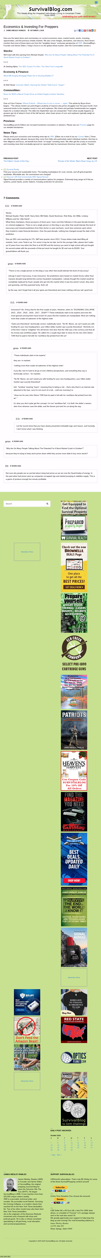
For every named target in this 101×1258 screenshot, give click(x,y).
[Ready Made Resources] (74, 613)
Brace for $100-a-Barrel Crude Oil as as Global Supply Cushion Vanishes (34, 94)
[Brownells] (74, 567)
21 (51, 1148)
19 (85, 1145)
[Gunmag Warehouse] (74, 811)
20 (92, 1145)
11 (78, 1143)
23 (65, 1148)
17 (72, 1145)
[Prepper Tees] (74, 1002)
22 (58, 1148)
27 (92, 1148)
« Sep (52, 1155)
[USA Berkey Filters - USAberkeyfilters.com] (27, 1057)
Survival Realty (11, 169)
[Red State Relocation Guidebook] (74, 1030)
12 (85, 1143)
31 (72, 1150)
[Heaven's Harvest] (74, 771)
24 (72, 1148)
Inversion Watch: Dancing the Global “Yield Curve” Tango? (40, 85)
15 (58, 1145)
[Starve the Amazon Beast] (27, 1030)
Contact (81, 137)
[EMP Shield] (27, 1002)
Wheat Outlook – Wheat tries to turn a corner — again (45, 103)
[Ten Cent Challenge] (74, 1113)
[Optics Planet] (74, 1057)
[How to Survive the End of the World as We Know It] (74, 906)
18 (78, 1145)
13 (92, 1143)
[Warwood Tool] (74, 1085)
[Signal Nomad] (74, 947)
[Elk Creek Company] (74, 653)
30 (65, 1150)
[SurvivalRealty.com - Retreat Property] (74, 520)
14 (51, 1145)
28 (51, 1150)
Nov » (59, 1155)
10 (72, 1143)
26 (85, 1148)
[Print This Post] (75, 30)
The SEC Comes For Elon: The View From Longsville (40, 67)
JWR (80, 43)
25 (78, 1148)
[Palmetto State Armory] (74, 859)
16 (65, 1145)
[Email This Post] (77, 30)
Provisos (83, 125)
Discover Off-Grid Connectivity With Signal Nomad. (26, 177)
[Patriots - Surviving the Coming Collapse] (74, 730)
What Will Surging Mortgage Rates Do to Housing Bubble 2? (29, 76)
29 (58, 1150)
